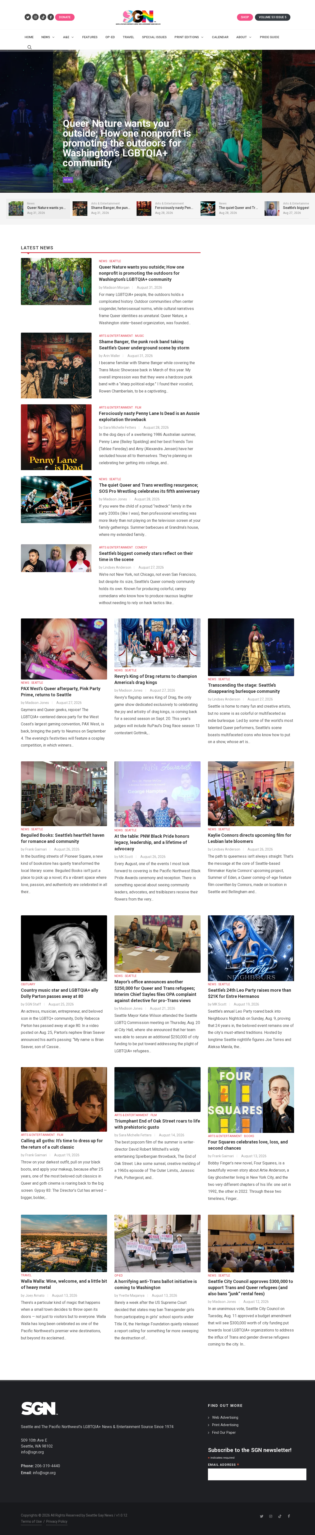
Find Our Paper (224, 1432)
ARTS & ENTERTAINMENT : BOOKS (231, 1136)
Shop (245, 17)
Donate (65, 17)
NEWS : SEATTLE (110, 261)
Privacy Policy (56, 1521)
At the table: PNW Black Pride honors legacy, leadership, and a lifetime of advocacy (151, 842)
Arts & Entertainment (80, 179)
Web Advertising (225, 1417)
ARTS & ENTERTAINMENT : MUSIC (121, 336)
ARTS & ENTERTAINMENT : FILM (120, 407)
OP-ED (118, 1275)
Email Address (223, 1465)
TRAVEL (26, 1275)
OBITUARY (28, 984)
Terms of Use (31, 1521)
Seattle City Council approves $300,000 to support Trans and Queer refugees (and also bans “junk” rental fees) (250, 1287)
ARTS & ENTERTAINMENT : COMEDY (123, 547)
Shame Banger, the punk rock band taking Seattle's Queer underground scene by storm (126, 153)
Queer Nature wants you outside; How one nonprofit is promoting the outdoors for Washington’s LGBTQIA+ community (141, 273)
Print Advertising (225, 1425)
